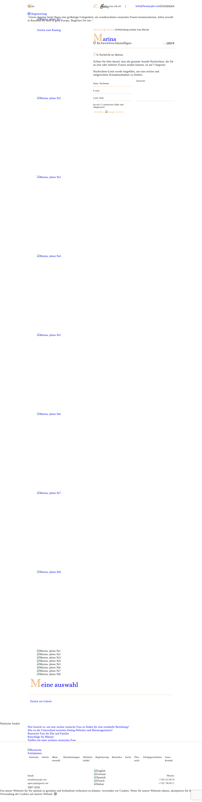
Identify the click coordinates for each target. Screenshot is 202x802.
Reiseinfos (117, 757)
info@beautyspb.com (148, 6)
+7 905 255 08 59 (111, 6)
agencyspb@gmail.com (38, 783)
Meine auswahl (54, 684)
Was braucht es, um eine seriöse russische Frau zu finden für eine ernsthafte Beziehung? (78, 726)
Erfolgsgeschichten (152, 757)
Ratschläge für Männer (41, 736)
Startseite (98, 29)
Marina (104, 39)
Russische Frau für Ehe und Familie (48, 733)
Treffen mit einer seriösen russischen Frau (52, 740)
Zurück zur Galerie (41, 701)
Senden (99, 111)
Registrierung (38, 13)
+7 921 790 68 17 (166, 783)
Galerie (109, 29)
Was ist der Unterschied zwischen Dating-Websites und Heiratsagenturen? (70, 730)
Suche (128, 757)
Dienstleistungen (71, 757)
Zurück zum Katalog (49, 30)
